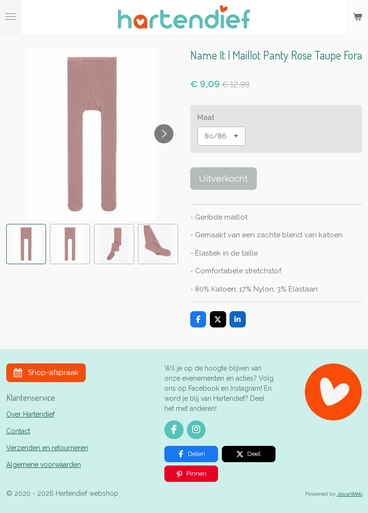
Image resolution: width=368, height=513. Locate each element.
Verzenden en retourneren (47, 448)
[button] (26, 244)
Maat (205, 117)
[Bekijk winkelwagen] (357, 17)
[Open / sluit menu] (10, 17)
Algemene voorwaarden (43, 464)
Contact (18, 431)
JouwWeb (349, 493)
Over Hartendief (30, 414)
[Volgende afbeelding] (163, 133)
